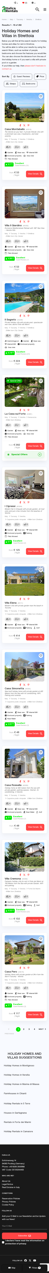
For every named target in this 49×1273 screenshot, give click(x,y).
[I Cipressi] (24, 484)
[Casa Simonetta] (24, 666)
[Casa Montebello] (24, 107)
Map (13, 1268)
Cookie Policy (8, 1205)
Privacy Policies (9, 1202)
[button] (16, 3)
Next (41, 107)
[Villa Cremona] (24, 857)
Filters (35, 1268)
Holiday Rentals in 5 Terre (17, 1104)
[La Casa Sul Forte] (24, 392)
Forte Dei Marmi (34, 889)
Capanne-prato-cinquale (16, 520)
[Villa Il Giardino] (24, 203)
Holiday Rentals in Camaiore (18, 1132)
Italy (6, 139)
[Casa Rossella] (24, 763)
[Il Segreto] (24, 298)
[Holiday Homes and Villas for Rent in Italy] (10, 9)
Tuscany (13, 139)
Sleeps (12, 84)
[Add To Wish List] (41, 96)
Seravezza (32, 417)
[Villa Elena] (24, 581)
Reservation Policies (11, 1199)
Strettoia (31, 139)
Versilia (22, 139)
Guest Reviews (23, 77)
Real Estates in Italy (11, 1188)
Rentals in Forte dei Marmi (17, 1122)
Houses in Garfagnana (15, 1113)
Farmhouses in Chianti (15, 1094)
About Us (6, 1181)
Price (41, 77)
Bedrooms (30, 84)
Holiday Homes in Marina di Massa (21, 1084)
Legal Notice (7, 1184)
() (25, 3)
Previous (8, 107)
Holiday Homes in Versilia (17, 1075)
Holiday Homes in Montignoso (19, 1066)
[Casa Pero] (24, 950)
